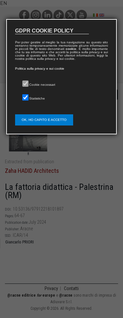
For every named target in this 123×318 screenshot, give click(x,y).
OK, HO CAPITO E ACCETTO (44, 120)
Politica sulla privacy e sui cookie (39, 68)
